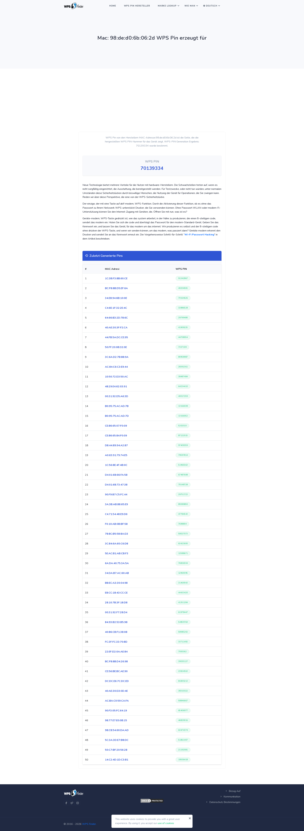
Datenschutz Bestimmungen (224, 802)
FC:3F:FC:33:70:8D (116, 642)
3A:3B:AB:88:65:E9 (116, 504)
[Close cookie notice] (190, 818)
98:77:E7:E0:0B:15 (116, 720)
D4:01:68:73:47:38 (116, 484)
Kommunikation (231, 796)
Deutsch (211, 5)
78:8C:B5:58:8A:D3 (116, 534)
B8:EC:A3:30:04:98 (116, 583)
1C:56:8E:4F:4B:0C (116, 465)
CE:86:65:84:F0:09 (116, 435)
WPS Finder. (89, 824)
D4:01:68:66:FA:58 (116, 475)
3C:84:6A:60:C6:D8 (116, 543)
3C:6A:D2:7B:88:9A (116, 357)
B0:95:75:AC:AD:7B (117, 406)
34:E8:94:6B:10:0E (116, 298)
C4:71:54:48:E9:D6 (116, 514)
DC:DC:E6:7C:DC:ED (117, 681)
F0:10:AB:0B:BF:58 (116, 524)
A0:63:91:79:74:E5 (116, 455)
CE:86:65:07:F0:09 (116, 426)
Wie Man (189, 5)
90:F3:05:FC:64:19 (116, 710)
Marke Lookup (167, 5)
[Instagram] (77, 802)
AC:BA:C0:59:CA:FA (117, 701)
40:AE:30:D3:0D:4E (116, 691)
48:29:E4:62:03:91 (116, 386)
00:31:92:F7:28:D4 (116, 612)
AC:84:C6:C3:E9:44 (116, 367)
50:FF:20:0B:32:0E (116, 347)
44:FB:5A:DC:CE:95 (116, 337)
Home (112, 5)
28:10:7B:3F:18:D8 (116, 602)
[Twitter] (71, 802)
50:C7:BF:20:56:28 (116, 750)
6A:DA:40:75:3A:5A (117, 563)
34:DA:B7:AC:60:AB (117, 573)
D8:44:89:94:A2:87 (116, 445)
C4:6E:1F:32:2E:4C (116, 308)
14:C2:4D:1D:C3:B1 (116, 759)
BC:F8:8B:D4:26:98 (116, 661)
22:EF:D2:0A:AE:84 (116, 651)
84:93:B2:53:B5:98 (116, 622)
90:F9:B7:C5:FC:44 (116, 494)
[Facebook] (66, 802)
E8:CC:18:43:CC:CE (116, 592)
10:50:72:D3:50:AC (116, 376)
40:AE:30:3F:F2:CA (116, 327)
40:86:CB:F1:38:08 (116, 632)
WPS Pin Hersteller (137, 5)
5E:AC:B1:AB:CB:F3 (116, 553)
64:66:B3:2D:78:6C (116, 318)
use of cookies (166, 823)
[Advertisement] (152, 92)
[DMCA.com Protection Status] (152, 800)
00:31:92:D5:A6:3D (116, 396)
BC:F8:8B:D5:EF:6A (116, 288)
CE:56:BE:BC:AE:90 (116, 671)
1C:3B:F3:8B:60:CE (116, 278)
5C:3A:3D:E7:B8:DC (116, 740)
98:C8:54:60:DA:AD (117, 730)
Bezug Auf (234, 791)
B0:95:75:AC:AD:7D (117, 416)
